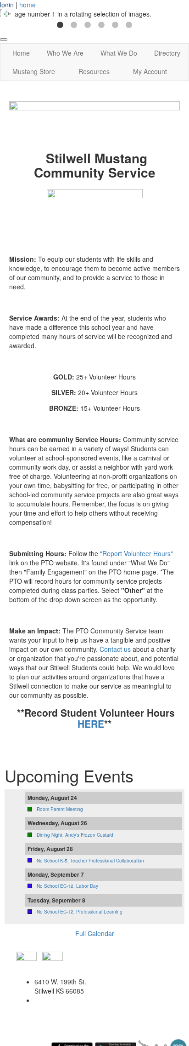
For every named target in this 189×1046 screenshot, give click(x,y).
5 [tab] (115, 25)
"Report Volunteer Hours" (136, 553)
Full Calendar (94, 933)
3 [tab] (87, 25)
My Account (150, 71)
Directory (167, 52)
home (27, 4)
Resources (94, 71)
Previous (7, 13)
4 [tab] (101, 25)
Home (21, 52)
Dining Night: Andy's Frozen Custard (75, 835)
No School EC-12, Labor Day (67, 886)
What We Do (118, 52)
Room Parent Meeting (60, 809)
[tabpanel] (94, 13)
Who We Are (65, 52)
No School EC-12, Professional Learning (79, 911)
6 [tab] (128, 25)
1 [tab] (60, 25)
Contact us (114, 649)
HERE (91, 723)
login (7, 4)
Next (181, 13)
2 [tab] (73, 25)
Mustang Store (33, 71)
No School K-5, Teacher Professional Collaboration (90, 860)
